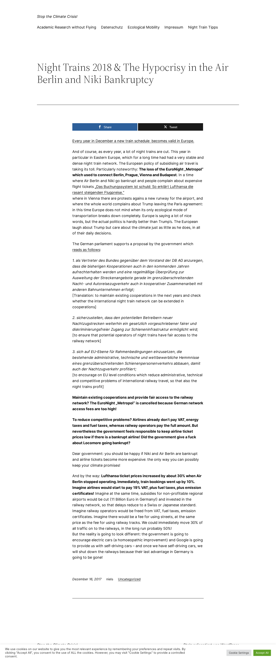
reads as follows (86, 250)
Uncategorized (129, 579)
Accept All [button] (262, 652)
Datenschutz (112, 27)
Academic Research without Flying (66, 27)
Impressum (173, 27)
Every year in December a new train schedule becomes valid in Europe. (133, 141)
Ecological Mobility (144, 27)
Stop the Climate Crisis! (57, 16)
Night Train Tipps (203, 27)
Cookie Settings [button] (239, 652)
